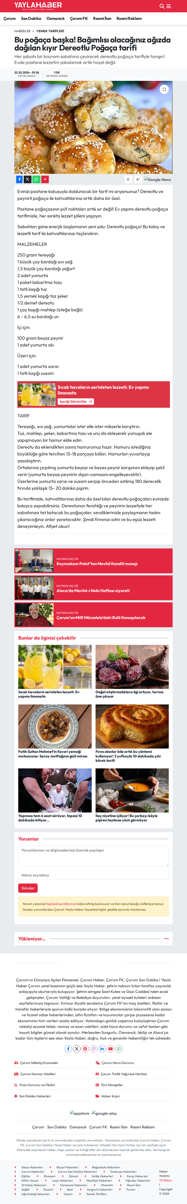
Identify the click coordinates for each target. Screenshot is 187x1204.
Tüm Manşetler (112, 1085)
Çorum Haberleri (32, 1171)
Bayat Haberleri (67, 1167)
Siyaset (48, 1189)
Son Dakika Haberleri (35, 1096)
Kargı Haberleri (137, 1176)
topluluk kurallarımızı (61, 904)
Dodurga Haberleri (123, 1171)
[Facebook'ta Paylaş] (19, 179)
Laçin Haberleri (62, 1180)
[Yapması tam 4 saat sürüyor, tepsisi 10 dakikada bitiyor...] (55, 790)
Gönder (28, 888)
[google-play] (104, 1112)
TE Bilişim (165, 1180)
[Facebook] (68, 1049)
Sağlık (25, 1189)
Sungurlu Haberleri (99, 1189)
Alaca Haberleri (32, 1167)
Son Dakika (31, 18)
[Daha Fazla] (45, 179)
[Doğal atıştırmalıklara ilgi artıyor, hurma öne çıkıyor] (132, 666)
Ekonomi (49, 1176)
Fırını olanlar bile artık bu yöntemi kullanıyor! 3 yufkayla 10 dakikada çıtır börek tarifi (128, 755)
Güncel (73, 1176)
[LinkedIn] (102, 1049)
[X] (77, 1049)
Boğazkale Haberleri (105, 1167)
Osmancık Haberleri (73, 1185)
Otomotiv (106, 1185)
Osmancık (56, 18)
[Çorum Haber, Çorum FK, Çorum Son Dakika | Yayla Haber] (38, 6)
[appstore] (79, 1112)
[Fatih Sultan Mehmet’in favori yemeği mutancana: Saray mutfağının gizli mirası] (55, 726)
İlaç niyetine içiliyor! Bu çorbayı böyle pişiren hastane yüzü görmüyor (127, 817)
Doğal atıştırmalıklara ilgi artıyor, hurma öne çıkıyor (130, 694)
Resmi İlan (102, 18)
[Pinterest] (85, 1049)
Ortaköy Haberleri (34, 1185)
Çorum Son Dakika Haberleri (77, 1171)
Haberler (22, 31)
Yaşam (68, 1194)
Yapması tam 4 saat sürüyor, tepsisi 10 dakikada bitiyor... (50, 817)
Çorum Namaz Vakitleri (38, 1074)
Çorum (9, 18)
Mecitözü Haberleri (99, 1180)
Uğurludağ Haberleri (35, 1194)
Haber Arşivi (110, 1096)
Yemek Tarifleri (50, 31)
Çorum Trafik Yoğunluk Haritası (124, 1074)
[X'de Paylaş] (27, 179)
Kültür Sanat (29, 1180)
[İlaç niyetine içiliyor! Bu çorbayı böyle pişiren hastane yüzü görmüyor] (132, 790)
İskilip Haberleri (102, 1176)
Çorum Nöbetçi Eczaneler (39, 1063)
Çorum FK (79, 18)
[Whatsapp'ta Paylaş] (36, 179)
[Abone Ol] (157, 179)
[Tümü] (166, 938)
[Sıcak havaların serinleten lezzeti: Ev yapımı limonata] (55, 666)
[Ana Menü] (168, 6)
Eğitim (25, 1176)
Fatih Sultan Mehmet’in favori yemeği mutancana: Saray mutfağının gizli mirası (52, 753)
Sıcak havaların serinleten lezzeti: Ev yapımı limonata (49, 694)
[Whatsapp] (119, 1049)
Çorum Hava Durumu (118, 1063)
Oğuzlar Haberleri (137, 1180)
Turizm (130, 1189)
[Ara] (162, 6)
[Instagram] (93, 1049)
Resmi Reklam (129, 18)
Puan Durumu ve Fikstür (37, 1085)
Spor (69, 1189)
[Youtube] (110, 1049)
